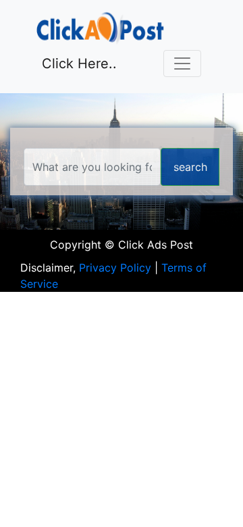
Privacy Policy (115, 267)
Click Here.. (79, 63)
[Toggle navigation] (182, 63)
